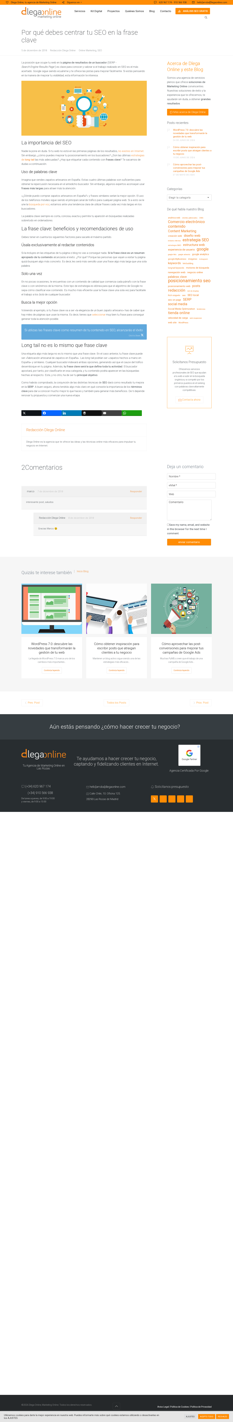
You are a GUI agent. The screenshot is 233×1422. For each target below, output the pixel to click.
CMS (201, 218)
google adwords (184, 255)
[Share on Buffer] (92, 413)
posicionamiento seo (189, 281)
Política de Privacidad (201, 1407)
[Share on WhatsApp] (132, 413)
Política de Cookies (179, 1407)
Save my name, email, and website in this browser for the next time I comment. (188, 529)
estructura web (194, 245)
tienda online (179, 313)
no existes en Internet (131, 151)
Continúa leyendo (52, 670)
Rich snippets (174, 295)
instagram (203, 259)
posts (196, 286)
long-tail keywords (176, 268)
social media (177, 304)
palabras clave (177, 276)
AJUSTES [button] (190, 1416)
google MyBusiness (177, 259)
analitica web (174, 218)
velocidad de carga (178, 318)
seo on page (174, 300)
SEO (99, 50)
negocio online (195, 272)
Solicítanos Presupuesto (189, 362)
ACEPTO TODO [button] (206, 1416)
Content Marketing (182, 231)
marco (30, 491)
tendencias (201, 309)
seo (184, 295)
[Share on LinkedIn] (71, 413)
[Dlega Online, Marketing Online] (41, 12)
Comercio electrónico (186, 222)
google (203, 249)
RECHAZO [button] (222, 1416)
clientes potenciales (189, 218)
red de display (193, 291)
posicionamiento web (179, 286)
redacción (176, 290)
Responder (136, 491)
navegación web (176, 272)
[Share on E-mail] (112, 413)
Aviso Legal (163, 1407)
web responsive (196, 318)
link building (188, 263)
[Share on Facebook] (52, 413)
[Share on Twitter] (31, 413)
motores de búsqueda (197, 268)
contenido (176, 226)
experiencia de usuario (181, 249)
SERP (187, 299)
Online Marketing (87, 50)
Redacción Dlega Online (63, 50)
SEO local (193, 295)
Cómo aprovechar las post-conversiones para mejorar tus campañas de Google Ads (189, 168)
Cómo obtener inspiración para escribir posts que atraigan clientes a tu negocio (192, 150)
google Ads (172, 255)
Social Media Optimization (181, 309)
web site (172, 322)
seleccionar (98, 314)
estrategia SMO (174, 245)
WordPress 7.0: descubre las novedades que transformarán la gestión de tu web (190, 133)
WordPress (183, 323)
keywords (174, 263)
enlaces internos (174, 241)
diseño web (192, 235)
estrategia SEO (196, 240)
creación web (175, 236)
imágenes (192, 259)
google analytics (200, 254)
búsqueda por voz (39, 204)
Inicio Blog (82, 571)
